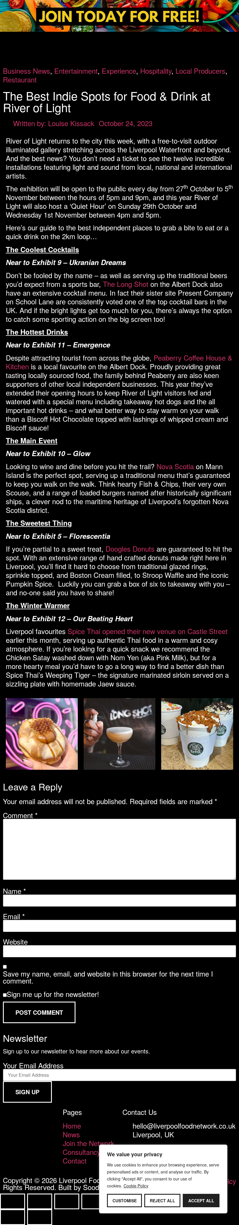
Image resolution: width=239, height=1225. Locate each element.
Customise (125, 1200)
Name (14, 890)
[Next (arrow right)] (39, 1217)
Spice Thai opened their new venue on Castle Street (148, 631)
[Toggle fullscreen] (39, 1201)
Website (15, 941)
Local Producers (200, 71)
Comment (20, 815)
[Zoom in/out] (12, 1201)
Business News (26, 71)
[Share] (66, 1201)
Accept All (201, 1200)
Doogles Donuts (130, 548)
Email (14, 916)
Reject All (162, 1200)
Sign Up (27, 1092)
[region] (163, 1179)
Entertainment (76, 71)
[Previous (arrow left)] (12, 1217)
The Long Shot (125, 284)
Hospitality (155, 71)
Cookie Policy (136, 1186)
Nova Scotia (175, 466)
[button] (119, 39)
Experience (119, 71)
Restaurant (20, 79)
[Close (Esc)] (93, 1201)
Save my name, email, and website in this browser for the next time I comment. (108, 977)
